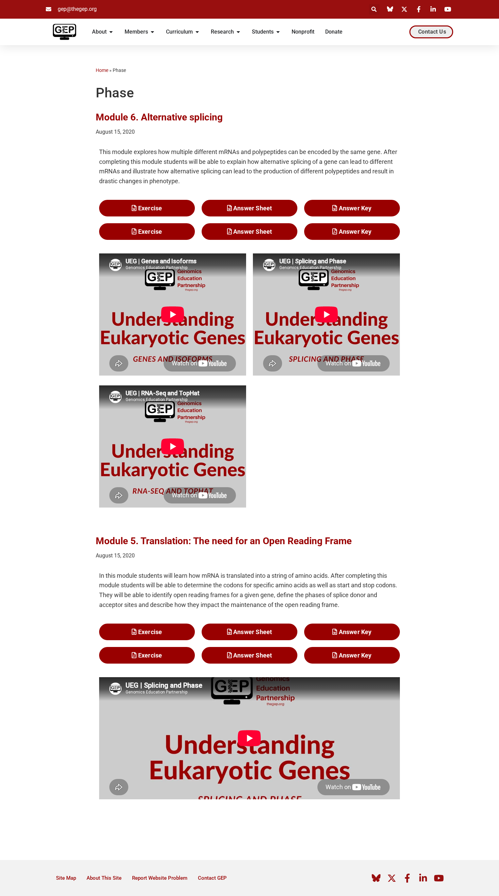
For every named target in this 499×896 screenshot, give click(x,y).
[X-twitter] (391, 878)
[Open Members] (152, 32)
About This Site (104, 878)
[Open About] (111, 32)
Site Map (66, 878)
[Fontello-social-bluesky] (376, 878)
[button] (374, 9)
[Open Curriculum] (197, 32)
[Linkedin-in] (423, 878)
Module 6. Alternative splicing (159, 117)
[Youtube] (438, 878)
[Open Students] (278, 32)
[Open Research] (238, 32)
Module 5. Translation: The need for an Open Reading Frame (224, 541)
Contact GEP (212, 878)
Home (102, 70)
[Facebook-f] (407, 878)
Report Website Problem (159, 878)
